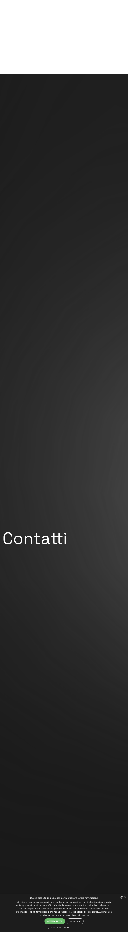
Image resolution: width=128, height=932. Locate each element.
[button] (64, 927)
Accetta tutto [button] (54, 921)
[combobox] (121, 897)
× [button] (125, 897)
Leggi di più (85, 915)
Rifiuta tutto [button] (75, 921)
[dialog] (64, 913)
